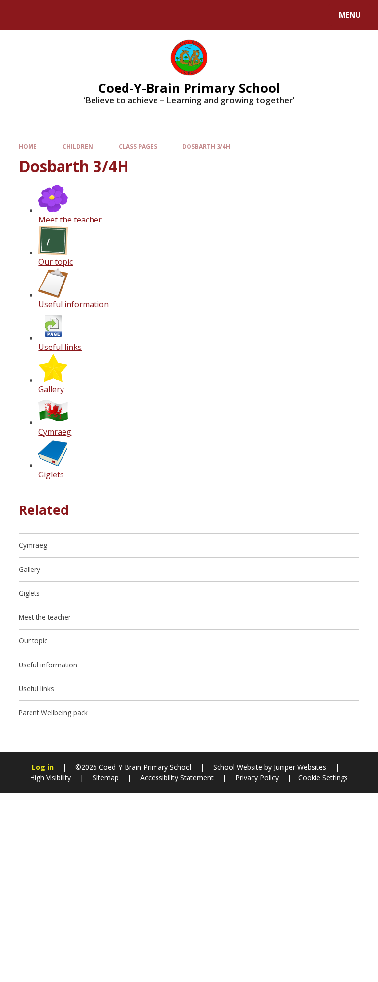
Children (78, 146)
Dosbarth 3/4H (206, 146)
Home (28, 146)
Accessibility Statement (177, 777)
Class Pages (138, 146)
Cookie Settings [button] (323, 777)
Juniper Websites (299, 767)
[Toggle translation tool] (44, 15)
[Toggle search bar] (19, 15)
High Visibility (50, 777)
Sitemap (106, 777)
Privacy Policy (257, 777)
